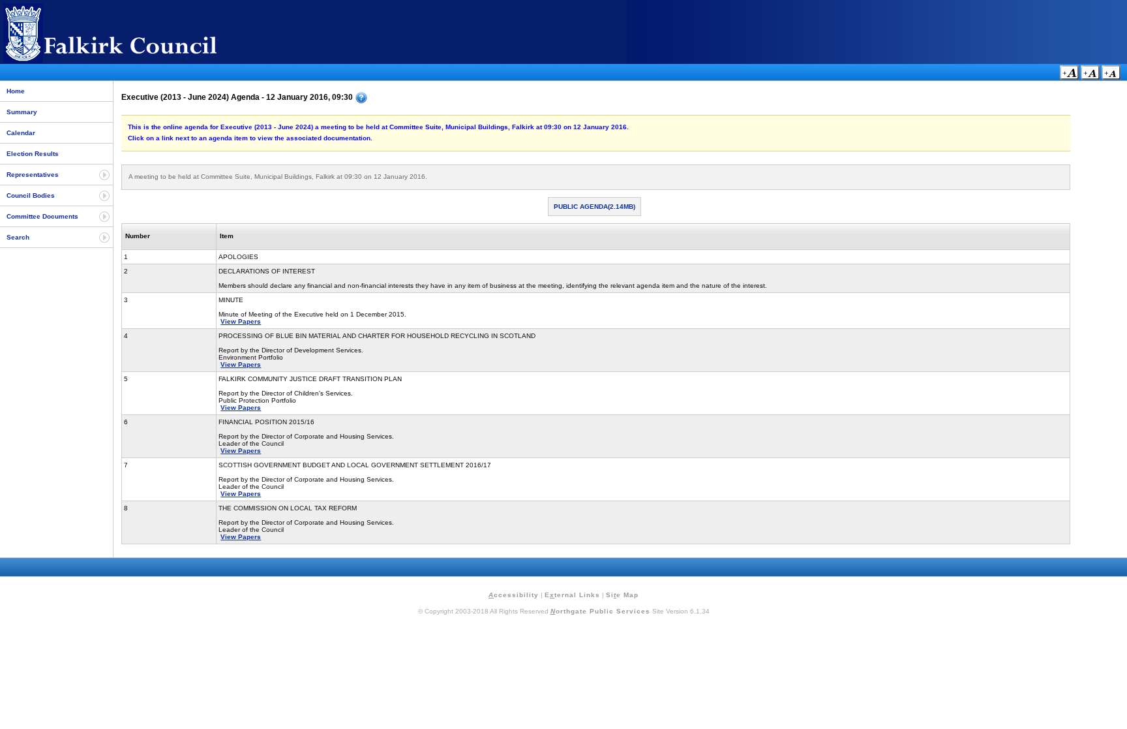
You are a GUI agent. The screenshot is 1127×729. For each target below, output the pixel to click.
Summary (22, 112)
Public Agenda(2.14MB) (594, 206)
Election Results (33, 153)
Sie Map (622, 594)
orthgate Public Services (600, 611)
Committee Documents (42, 216)
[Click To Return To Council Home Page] (133, 61)
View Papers (240, 321)
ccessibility (513, 594)
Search (18, 237)
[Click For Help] (361, 97)
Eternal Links (572, 594)
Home (16, 91)
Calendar (21, 132)
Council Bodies (31, 195)
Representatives (33, 174)
